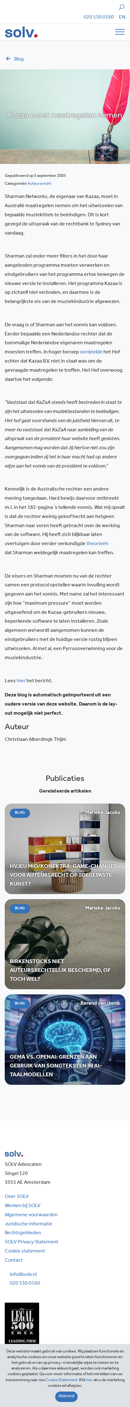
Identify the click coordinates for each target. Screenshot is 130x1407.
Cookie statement (25, 1251)
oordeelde (91, 352)
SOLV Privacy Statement (31, 1242)
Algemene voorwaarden (31, 1215)
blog (19, 59)
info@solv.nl (23, 1274)
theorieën (97, 544)
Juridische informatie (28, 1224)
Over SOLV (17, 1197)
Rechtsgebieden (23, 1233)
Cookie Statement (61, 1380)
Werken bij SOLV (22, 1206)
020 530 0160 (99, 17)
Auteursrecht (39, 184)
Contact (14, 1260)
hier (21, 681)
